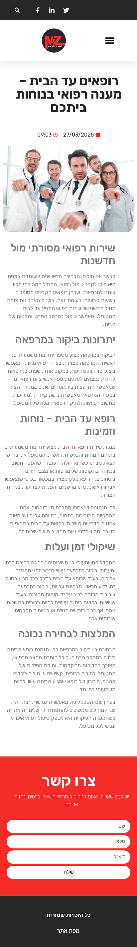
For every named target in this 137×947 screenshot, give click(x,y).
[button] (17, 10)
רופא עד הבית (73, 447)
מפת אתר (68, 931)
